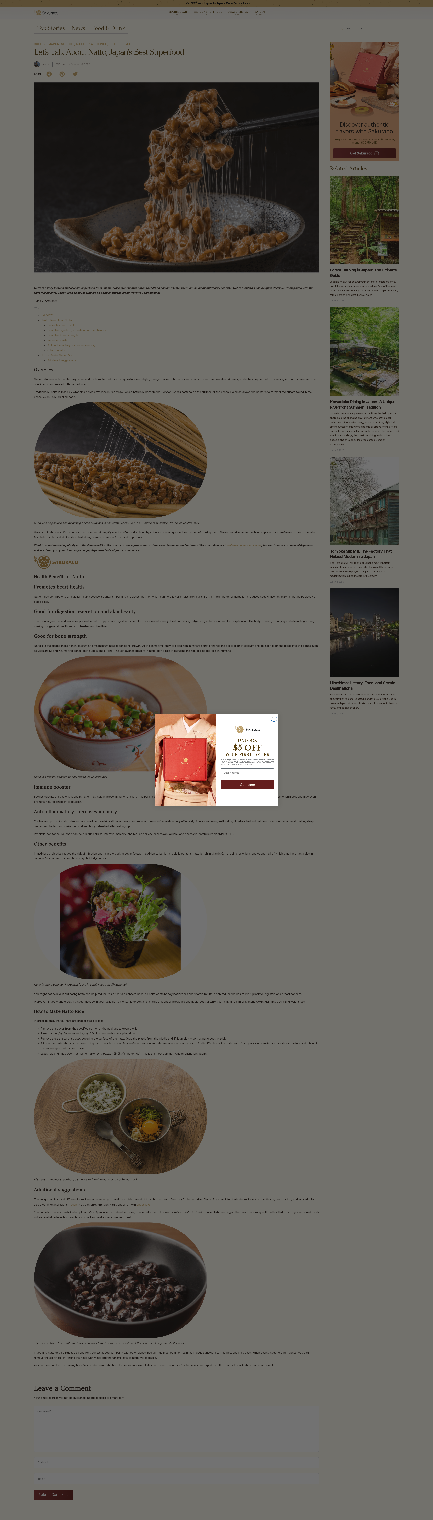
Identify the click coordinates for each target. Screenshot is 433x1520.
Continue (247, 785)
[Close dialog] (274, 719)
